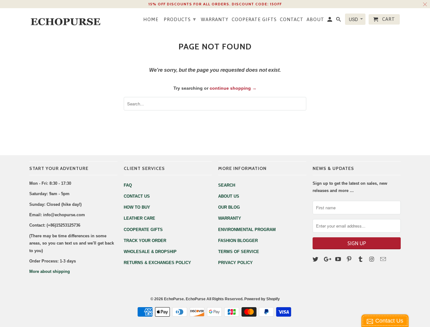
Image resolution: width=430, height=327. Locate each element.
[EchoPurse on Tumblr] (361, 259)
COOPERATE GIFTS (254, 19)
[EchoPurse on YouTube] (338, 259)
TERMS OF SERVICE (238, 251)
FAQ (128, 185)
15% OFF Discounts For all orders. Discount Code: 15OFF (215, 4)
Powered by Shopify (262, 299)
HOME (150, 19)
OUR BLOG (229, 207)
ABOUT (315, 19)
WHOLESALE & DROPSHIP (150, 251)
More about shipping (49, 271)
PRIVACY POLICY (235, 262)
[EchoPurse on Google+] (327, 259)
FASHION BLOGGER (238, 240)
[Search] (339, 20)
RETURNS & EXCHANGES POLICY (157, 262)
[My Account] (330, 20)
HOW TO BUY (137, 207)
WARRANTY (215, 19)
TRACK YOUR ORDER (145, 240)
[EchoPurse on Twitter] (316, 259)
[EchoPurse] (68, 19)
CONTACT (291, 19)
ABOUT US (228, 196)
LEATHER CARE (139, 218)
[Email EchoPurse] (383, 259)
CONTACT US (137, 196)
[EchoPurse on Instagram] (372, 259)
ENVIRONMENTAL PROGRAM (247, 229)
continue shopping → (233, 88)
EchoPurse (174, 299)
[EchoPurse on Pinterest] (349, 259)
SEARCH (226, 185)
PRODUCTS (180, 19)
